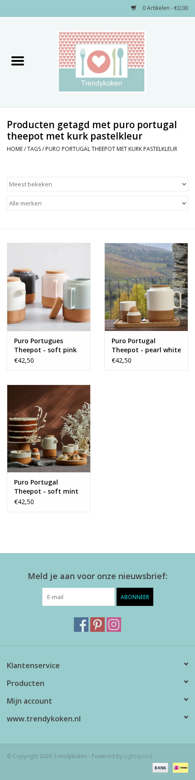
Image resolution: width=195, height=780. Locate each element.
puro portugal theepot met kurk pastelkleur (111, 149)
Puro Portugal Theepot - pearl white (146, 345)
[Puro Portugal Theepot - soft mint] (49, 429)
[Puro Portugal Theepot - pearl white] (146, 287)
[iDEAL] (179, 767)
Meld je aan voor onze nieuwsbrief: (97, 576)
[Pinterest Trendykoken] (97, 624)
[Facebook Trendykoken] (81, 624)
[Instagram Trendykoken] (114, 624)
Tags (34, 149)
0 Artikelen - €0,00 (164, 8)
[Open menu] (17, 60)
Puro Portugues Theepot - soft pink (45, 345)
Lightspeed (138, 756)
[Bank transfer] (159, 767)
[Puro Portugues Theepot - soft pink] (49, 287)
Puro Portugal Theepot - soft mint (46, 486)
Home (15, 149)
